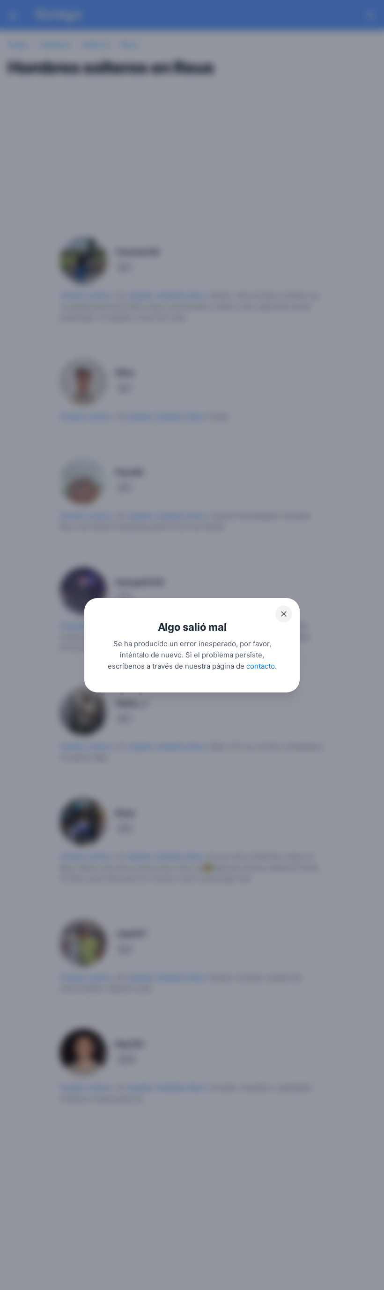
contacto (260, 665)
